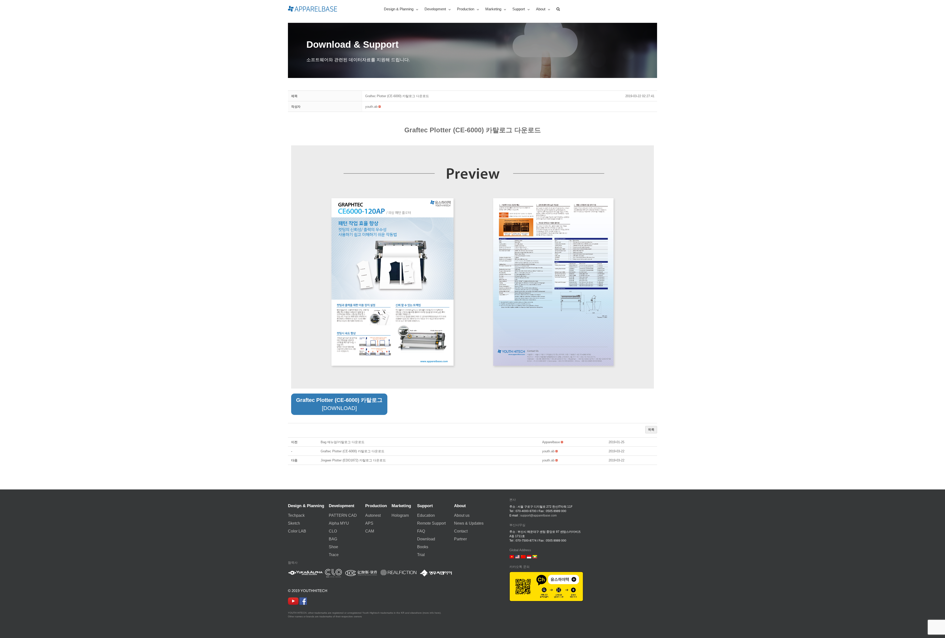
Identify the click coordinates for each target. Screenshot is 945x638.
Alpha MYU (339, 523)
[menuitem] (401, 8)
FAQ (421, 531)
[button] (371, 106)
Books (422, 547)
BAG (333, 539)
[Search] (558, 8)
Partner (460, 539)
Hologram (400, 515)
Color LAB (297, 531)
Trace (334, 555)
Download (426, 539)
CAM (369, 531)
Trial (421, 555)
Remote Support (431, 523)
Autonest (373, 515)
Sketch (294, 523)
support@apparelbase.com (538, 515)
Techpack (296, 515)
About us (462, 515)
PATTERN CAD (343, 515)
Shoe (333, 547)
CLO (333, 531)
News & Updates (469, 523)
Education (426, 515)
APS (369, 523)
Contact (461, 531)
